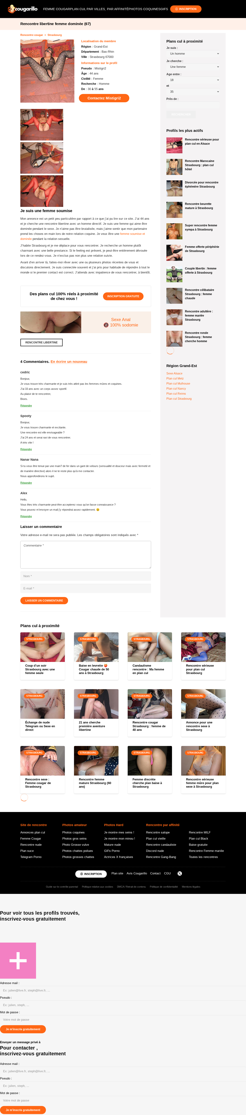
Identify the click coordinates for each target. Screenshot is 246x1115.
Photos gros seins (74, 838)
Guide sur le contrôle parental (62, 886)
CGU (167, 873)
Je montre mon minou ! (119, 838)
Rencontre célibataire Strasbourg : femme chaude (199, 294)
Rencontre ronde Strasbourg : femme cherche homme (198, 337)
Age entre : (173, 74)
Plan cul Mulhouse (178, 383)
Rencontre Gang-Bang (161, 857)
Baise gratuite (198, 844)
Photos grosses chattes (78, 857)
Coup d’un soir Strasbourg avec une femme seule (40, 669)
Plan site (117, 873)
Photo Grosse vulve (75, 844)
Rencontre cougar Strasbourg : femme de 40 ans (149, 726)
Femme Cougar (30, 838)
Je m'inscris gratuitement (23, 1029)
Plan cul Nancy (176, 388)
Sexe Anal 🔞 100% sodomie (120, 322)
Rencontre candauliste (161, 844)
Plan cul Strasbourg (179, 398)
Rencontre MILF (200, 832)
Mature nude (112, 844)
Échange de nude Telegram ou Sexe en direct (40, 726)
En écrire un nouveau (69, 362)
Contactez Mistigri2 (104, 98)
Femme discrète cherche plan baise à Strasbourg (147, 783)
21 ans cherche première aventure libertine (92, 726)
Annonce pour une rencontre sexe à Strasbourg (199, 726)
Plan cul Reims (176, 393)
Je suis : (172, 47)
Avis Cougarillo (137, 873)
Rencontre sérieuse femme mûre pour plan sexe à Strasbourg (202, 783)
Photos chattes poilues (77, 851)
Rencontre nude (31, 844)
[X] (180, 874)
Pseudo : (6, 997)
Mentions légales (191, 886)
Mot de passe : (10, 1012)
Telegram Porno (30, 857)
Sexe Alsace (174, 373)
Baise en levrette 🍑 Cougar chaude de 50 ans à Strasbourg (94, 669)
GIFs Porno (112, 851)
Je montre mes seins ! (119, 832)
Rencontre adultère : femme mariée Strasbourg (199, 315)
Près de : (172, 98)
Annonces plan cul (32, 832)
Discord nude (155, 851)
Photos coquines (73, 832)
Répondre (26, 405)
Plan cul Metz (175, 378)
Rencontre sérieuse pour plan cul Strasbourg (200, 669)
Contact (155, 873)
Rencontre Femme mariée (206, 851)
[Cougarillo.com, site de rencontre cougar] (23, 9)
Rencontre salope (158, 832)
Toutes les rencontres (203, 857)
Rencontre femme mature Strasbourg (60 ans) (95, 783)
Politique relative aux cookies (97, 886)
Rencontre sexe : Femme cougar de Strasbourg (38, 783)
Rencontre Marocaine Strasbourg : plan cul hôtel (199, 165)
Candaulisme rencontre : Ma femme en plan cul (148, 669)
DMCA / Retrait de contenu (131, 886)
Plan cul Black (198, 838)
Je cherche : (174, 61)
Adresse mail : (9, 983)
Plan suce (27, 851)
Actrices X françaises (118, 857)
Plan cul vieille (156, 838)
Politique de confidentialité (164, 886)
